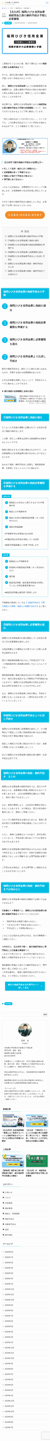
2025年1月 (9, 1342)
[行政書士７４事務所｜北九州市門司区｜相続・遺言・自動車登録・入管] (10, 3)
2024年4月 (9, 1390)
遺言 (7, 1230)
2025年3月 (9, 1337)
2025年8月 (9, 1310)
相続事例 (8, 1208)
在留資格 (8, 1203)
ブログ (8, 1198)
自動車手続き (10, 1224)
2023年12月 (9, 1401)
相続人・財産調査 (12, 1214)
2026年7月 (9, 1257)
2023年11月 (9, 1406)
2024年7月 (9, 1374)
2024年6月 (9, 1380)
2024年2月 (9, 1395)
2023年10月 (9, 1411)
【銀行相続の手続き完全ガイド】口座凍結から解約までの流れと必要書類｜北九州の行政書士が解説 (32, 398)
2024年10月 (9, 1358)
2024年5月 (9, 1385)
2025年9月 (9, 1305)
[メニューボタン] (47, 3)
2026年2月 (9, 1279)
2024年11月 (9, 1353)
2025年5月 (9, 1326)
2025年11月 (9, 1295)
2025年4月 (9, 1332)
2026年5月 (9, 1263)
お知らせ (8, 1192)
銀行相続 (8, 23)
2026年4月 (9, 1268)
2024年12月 (9, 1348)
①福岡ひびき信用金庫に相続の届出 (23, 240)
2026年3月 (9, 1273)
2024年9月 (9, 1364)
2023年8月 (9, 1422)
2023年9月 (9, 1417)
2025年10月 (9, 1300)
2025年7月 (9, 1316)
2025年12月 (9, 1289)
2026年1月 (9, 1284)
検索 (45, 1014)
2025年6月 (9, 1321)
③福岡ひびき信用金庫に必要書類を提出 (25, 252)
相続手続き (9, 1219)
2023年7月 (9, 1427)
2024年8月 (9, 1369)
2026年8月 (9, 1252)
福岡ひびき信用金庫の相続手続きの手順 (25, 236)
